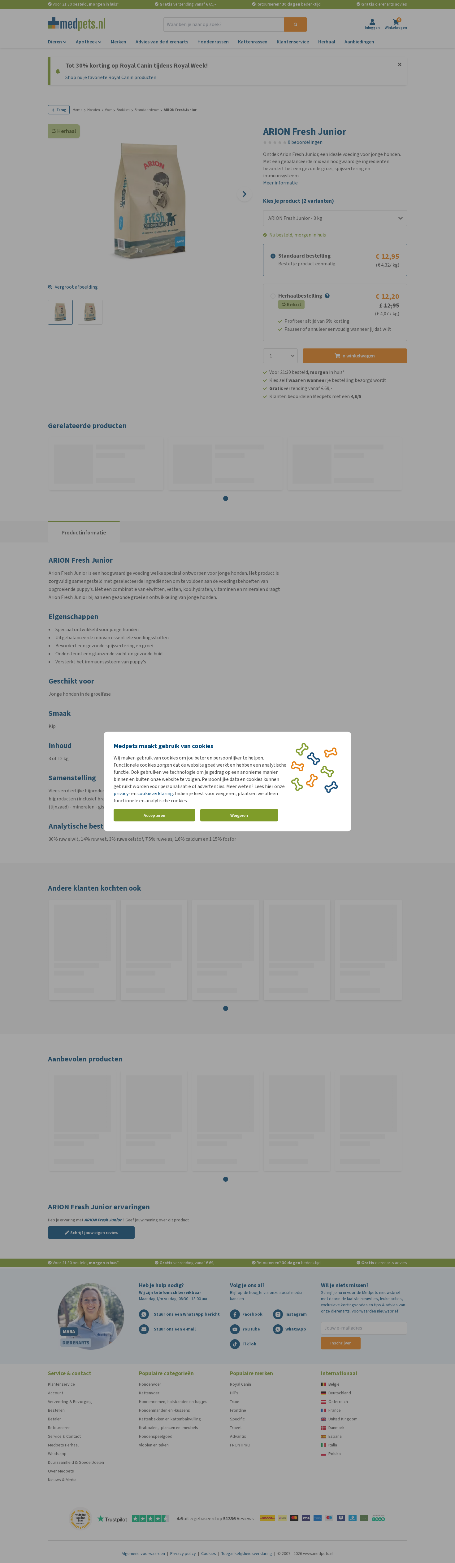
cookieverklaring (155, 793)
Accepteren (154, 815)
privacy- (122, 793)
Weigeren (239, 815)
